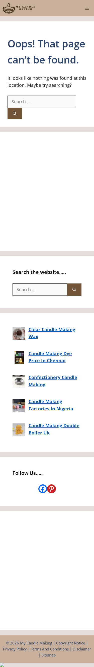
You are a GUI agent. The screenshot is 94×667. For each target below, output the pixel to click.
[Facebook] (42, 488)
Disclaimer (82, 648)
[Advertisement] (47, 191)
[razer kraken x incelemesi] (47, 665)
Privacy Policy (15, 648)
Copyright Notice (70, 642)
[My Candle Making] (19, 8)
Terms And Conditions (50, 648)
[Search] (15, 113)
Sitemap (49, 654)
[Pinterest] (51, 488)
